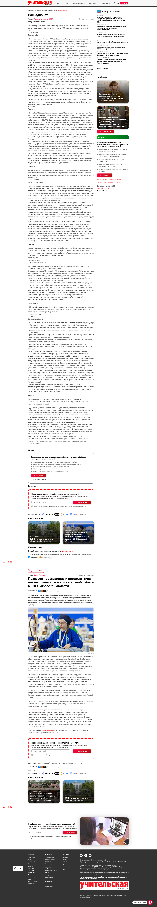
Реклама (65, 859)
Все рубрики (31, 883)
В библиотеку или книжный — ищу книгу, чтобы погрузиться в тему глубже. (55, 469)
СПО (82, 763)
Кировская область (40, 763)
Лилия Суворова (40, 575)
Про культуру (31, 861)
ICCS (64, 865)
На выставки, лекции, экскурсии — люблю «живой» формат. (51, 466)
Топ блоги (102, 77)
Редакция (65, 857)
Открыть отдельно (103, 188)
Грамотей (30, 875)
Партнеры (65, 861)
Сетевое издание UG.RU (51, 870)
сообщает (35, 710)
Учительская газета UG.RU (44, 19)
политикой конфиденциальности (50, 506)
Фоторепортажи (68, 867)
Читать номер (62, 10)
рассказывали (47, 730)
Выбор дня (31, 868)
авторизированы (67, 551)
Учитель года (31, 872)
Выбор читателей (110, 11)
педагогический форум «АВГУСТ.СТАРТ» (64, 763)
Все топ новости (102, 68)
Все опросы (32, 486)
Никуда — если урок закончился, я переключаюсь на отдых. (51, 471)
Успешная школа (49, 857)
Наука (29, 859)
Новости (59, 3)
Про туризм (31, 870)
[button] (33, 557)
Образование (31, 857)
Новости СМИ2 (7, 562)
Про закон (30, 864)
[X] (44, 591)
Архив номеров (79, 3)
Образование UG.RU (70, 530)
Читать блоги (105, 131)
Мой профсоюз (49, 875)
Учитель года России (50, 864)
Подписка (92, 3)
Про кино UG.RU (34, 536)
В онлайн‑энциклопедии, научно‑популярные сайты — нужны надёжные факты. (57, 464)
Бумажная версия (50, 884)
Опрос (101, 137)
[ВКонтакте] (39, 591)
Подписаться (82, 502)
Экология (30, 866)
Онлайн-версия (49, 886)
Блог (68, 3)
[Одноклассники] (42, 591)
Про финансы (31, 877)
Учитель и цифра (32, 881)
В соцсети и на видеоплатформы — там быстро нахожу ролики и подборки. (55, 462)
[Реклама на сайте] (150, 902)
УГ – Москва (48, 873)
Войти (124, 3)
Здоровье (30, 879)
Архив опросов (102, 190)
